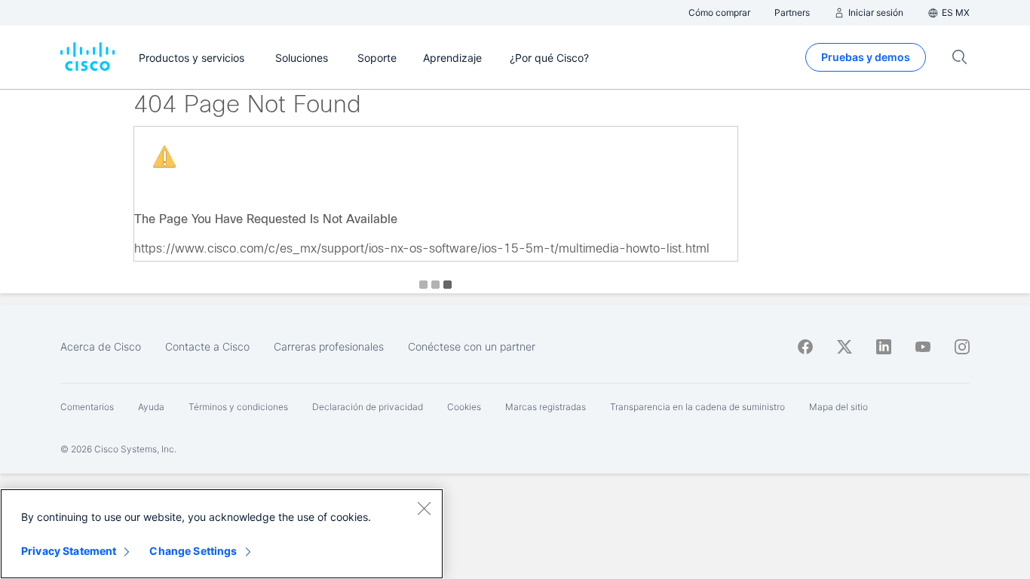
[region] (221, 534)
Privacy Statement (68, 550)
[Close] (423, 508)
